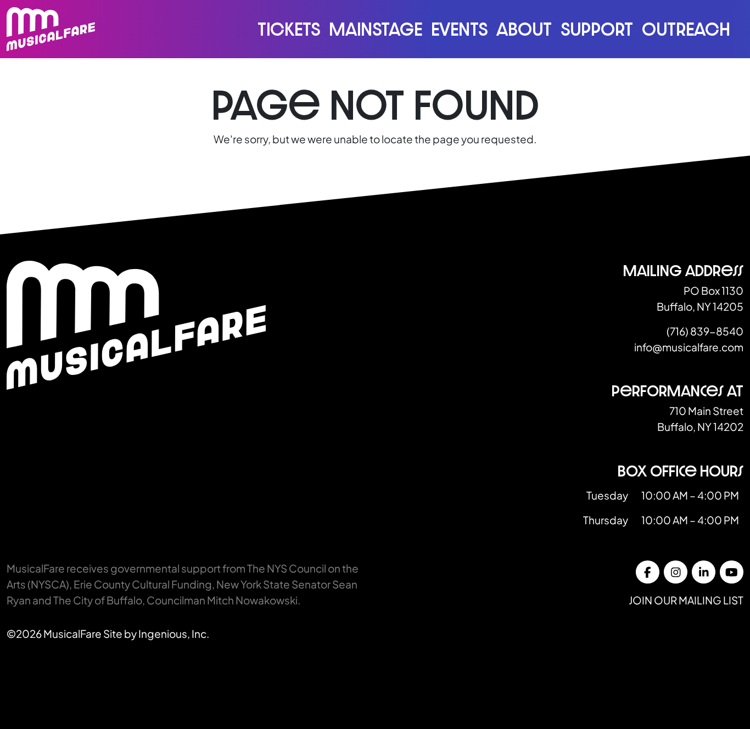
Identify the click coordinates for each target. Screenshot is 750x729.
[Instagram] (675, 572)
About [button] (524, 29)
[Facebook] (647, 572)
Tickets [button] (289, 29)
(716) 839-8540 (705, 331)
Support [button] (597, 29)
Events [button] (459, 29)
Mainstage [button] (375, 29)
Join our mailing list (686, 600)
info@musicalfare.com (688, 347)
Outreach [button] (686, 29)
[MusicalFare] (51, 29)
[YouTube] (731, 572)
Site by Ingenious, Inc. (156, 633)
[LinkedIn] (703, 572)
